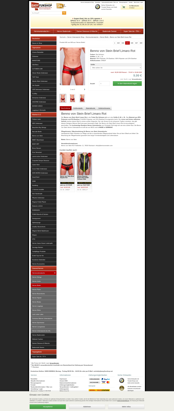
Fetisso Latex (36, 119)
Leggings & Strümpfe (39, 110)
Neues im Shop (37, 43)
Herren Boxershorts (38, 293)
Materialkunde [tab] (90, 108)
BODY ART (35, 144)
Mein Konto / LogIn (138, 2)
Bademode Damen (109, 31)
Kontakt (131, 2)
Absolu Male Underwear (40, 81)
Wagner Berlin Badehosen (40, 231)
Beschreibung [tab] (65, 108)
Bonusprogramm (123, 2)
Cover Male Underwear (39, 169)
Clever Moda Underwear (40, 73)
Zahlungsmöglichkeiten (67, 385)
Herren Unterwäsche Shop (87, 2)
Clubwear (35, 56)
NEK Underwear (37, 123)
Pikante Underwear (38, 198)
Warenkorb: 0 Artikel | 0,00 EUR (41, 391)
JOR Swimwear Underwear (40, 89)
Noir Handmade (37, 193)
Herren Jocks (36, 281)
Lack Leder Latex (37, 314)
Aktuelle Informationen (38, 381)
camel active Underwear (40, 156)
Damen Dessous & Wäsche (87, 31)
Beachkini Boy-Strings (39, 127)
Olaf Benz (35, 64)
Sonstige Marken (37, 247)
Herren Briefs (36, 285)
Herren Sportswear (38, 322)
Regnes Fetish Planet (39, 202)
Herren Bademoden (38, 335)
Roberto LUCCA (37, 206)
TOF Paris (35, 77)
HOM (34, 181)
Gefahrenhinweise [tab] (104, 108)
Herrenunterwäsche (41, 31)
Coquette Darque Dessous (40, 160)
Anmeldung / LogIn (37, 389)
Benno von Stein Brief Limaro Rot (120, 37)
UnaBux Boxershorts (38, 226)
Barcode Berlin (37, 131)
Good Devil (35, 177)
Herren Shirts (36, 310)
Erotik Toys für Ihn (38, 255)
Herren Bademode (64, 31)
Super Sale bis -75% (131, 31)
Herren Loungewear (38, 327)
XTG (33, 239)
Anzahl (92, 83)
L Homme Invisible (38, 189)
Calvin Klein (36, 164)
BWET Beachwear (38, 140)
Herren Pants (36, 289)
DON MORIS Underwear (40, 173)
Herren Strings (36, 277)
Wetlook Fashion (37, 339)
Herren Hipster (37, 298)
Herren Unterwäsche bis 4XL (41, 331)
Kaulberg (35, 185)
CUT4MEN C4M (37, 69)
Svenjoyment (36, 218)
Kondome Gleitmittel (38, 260)
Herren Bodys (36, 302)
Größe (93, 64)
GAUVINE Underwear (39, 102)
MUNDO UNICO (37, 106)
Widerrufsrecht (64, 391)
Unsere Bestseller (38, 52)
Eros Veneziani (37, 152)
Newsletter (97, 2)
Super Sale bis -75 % (39, 356)
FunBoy (34, 93)
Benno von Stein (37, 136)
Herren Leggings (37, 306)
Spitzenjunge (36, 222)
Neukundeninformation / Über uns (110, 2)
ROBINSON (36, 210)
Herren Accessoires (38, 264)
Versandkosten (136, 79)
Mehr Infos (126, 407)
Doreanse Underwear (39, 98)
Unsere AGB (63, 381)
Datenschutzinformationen (68, 383)
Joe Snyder (35, 85)
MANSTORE (36, 60)
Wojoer (34, 235)
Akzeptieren (48, 407)
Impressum (63, 379)
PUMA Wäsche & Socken (40, 214)
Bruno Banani (36, 148)
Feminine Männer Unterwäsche (42, 318)
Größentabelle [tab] (78, 108)
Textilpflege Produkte (39, 251)
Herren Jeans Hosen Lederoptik (42, 243)
